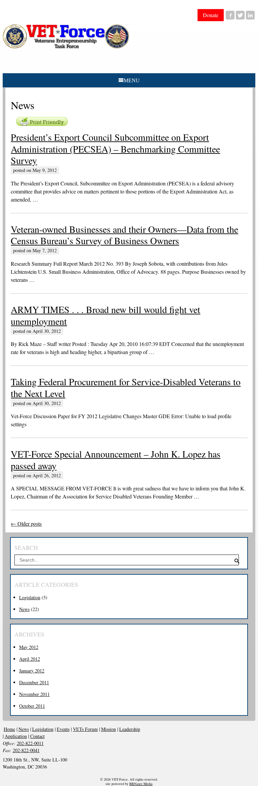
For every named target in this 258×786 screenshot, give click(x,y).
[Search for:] (126, 560)
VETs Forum (85, 729)
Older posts (26, 523)
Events (63, 729)
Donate (210, 14)
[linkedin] (250, 15)
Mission (108, 729)
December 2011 (34, 682)
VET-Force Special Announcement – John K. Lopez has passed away (115, 459)
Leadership (129, 729)
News (24, 609)
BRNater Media (141, 783)
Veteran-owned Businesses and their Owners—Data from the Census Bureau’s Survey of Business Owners (124, 235)
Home (9, 729)
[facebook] (230, 15)
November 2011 (34, 694)
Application (16, 736)
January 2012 (31, 670)
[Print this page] (42, 121)
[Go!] (237, 561)
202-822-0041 (26, 750)
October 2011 (32, 706)
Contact (37, 736)
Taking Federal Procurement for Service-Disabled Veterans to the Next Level (126, 387)
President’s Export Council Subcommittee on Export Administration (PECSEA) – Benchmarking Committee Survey (115, 149)
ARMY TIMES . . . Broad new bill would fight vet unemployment (105, 315)
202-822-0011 (30, 743)
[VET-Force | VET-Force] (66, 36)
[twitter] (240, 15)
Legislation (29, 597)
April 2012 (29, 659)
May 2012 (28, 647)
